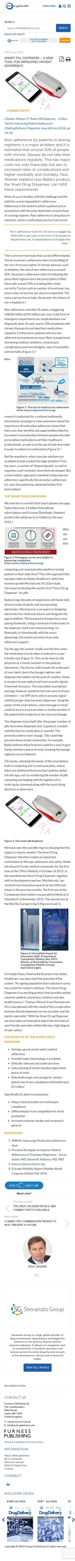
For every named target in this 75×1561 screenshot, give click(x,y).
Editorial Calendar (14, 1462)
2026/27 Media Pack (15, 1465)
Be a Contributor (13, 1458)
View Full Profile (37, 1367)
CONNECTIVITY (18, 110)
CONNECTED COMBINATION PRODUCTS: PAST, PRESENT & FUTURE (30, 1223)
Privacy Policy (35, 1441)
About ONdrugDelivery (17, 1455)
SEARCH (9, 22)
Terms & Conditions (15, 1441)
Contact (8, 1468)
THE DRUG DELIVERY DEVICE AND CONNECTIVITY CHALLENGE (34, 1208)
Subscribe (49, 6)
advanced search (14, 34)
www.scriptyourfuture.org (39, 410)
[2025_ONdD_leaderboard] (38, 43)
